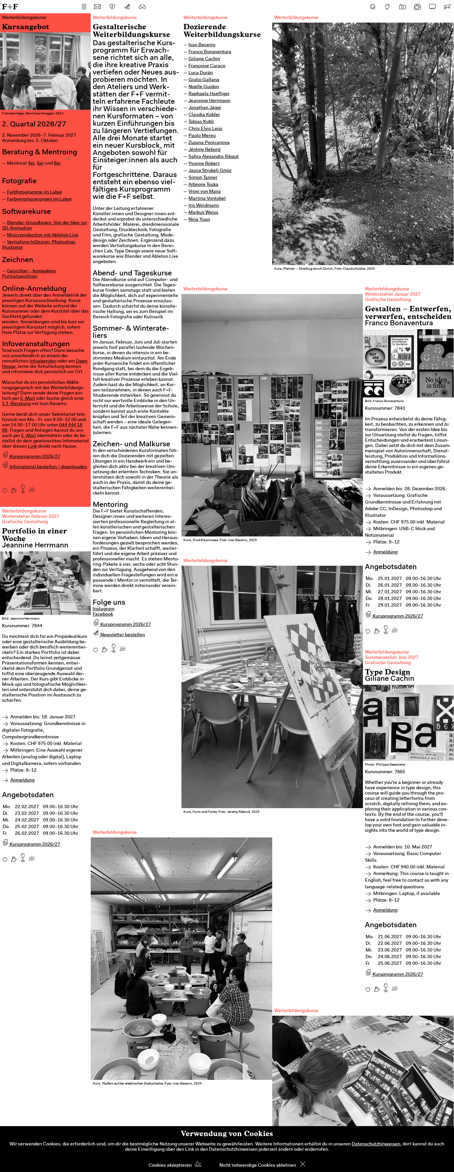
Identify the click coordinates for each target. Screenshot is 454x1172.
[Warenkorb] (447, 6)
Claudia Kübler (204, 115)
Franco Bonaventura (209, 52)
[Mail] (97, 6)
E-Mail (27, 398)
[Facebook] (372, 6)
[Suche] (142, 6)
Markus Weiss (203, 213)
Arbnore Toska (203, 185)
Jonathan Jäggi (204, 108)
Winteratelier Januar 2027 (392, 294)
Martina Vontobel (207, 199)
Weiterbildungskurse (205, 18)
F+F (10, 6)
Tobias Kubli (201, 122)
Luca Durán (200, 73)
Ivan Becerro (201, 45)
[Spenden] (112, 6)
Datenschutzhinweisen (376, 1144)
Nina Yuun (199, 220)
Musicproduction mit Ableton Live (42, 235)
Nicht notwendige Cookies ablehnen (257, 1165)
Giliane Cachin (204, 59)
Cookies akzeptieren (170, 1165)
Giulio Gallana (203, 80)
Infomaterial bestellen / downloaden (48, 467)
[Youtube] (417, 6)
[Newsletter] (127, 6)
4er (31, 163)
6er (40, 163)
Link (32, 446)
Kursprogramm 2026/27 (34, 457)
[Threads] (387, 6)
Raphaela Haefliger (209, 94)
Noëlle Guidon (203, 87)
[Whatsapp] (32, 487)
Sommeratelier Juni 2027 (391, 658)
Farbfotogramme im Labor (34, 192)
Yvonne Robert (204, 164)
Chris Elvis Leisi (205, 129)
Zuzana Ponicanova (209, 143)
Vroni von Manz (204, 192)
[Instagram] (402, 6)
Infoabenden (43, 361)
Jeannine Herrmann (209, 101)
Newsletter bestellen (122, 635)
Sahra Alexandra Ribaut (213, 157)
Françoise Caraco (206, 66)
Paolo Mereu (202, 136)
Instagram (103, 609)
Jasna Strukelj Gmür (210, 171)
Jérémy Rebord (204, 150)
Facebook (103, 614)
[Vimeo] (432, 6)
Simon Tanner (202, 178)
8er (57, 163)
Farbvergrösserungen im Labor (39, 199)
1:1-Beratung (16, 404)
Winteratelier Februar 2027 (30, 516)
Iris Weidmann (203, 206)
